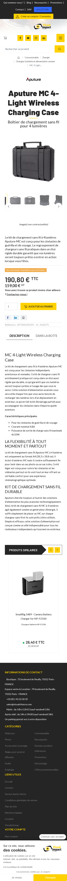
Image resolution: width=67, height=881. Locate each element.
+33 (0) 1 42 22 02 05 (17, 699)
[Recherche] (60, 49)
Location (42, 9)
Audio (8, 763)
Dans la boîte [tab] (46, 336)
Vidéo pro (10, 733)
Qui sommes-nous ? (13, 2)
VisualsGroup (12, 825)
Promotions (56, 2)
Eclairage (9, 769)
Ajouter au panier (40, 306)
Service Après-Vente (15, 794)
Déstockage (41, 763)
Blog (29, 2)
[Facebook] (20, 38)
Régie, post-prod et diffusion (15, 755)
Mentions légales (13, 812)
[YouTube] (28, 38)
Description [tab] (19, 336)
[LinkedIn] (44, 38)
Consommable (42, 733)
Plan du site (11, 806)
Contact (19, 9)
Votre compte (15, 829)
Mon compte (11, 836)
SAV (29, 9)
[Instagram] (36, 38)
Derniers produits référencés (44, 748)
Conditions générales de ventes (21, 800)
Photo (8, 739)
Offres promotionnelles (47, 769)
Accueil (8, 781)
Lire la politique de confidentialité (18, 867)
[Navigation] (60, 38)
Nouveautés (40, 2)
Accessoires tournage (16, 745)
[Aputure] (33, 79)
